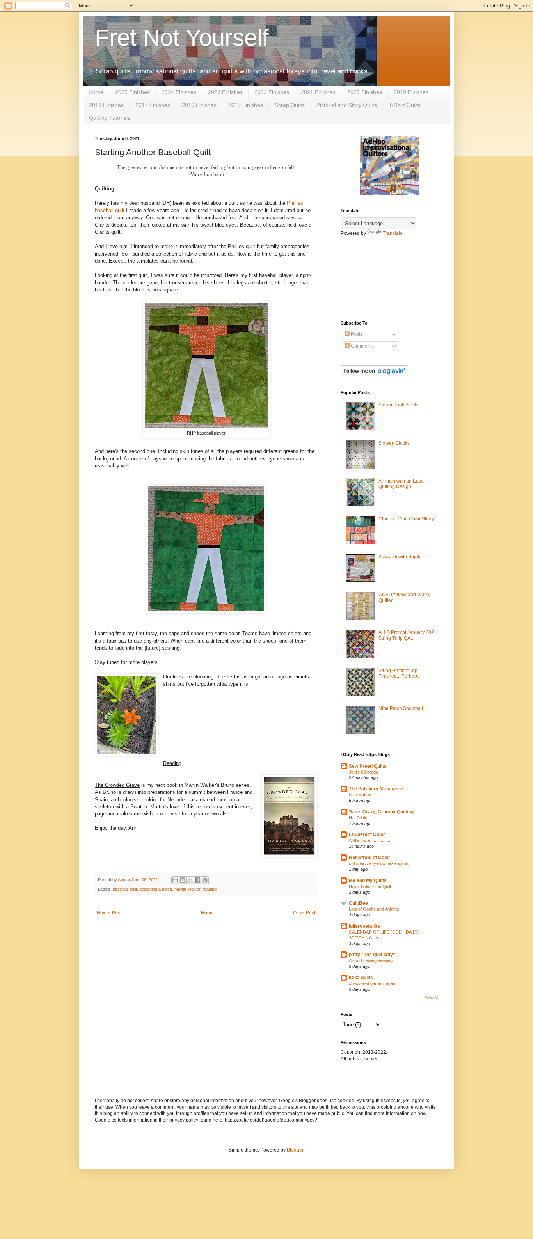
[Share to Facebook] (197, 880)
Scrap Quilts (290, 105)
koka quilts (361, 977)
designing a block (155, 889)
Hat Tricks (359, 817)
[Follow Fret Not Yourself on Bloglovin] (374, 375)
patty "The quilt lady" (372, 954)
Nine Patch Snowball (400, 708)
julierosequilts (364, 926)
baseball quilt (125, 889)
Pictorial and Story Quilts (346, 105)
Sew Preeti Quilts (368, 766)
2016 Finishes (199, 105)
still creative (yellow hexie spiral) (379, 863)
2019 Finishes (411, 92)
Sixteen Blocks (394, 443)
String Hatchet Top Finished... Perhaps (398, 673)
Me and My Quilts (368, 880)
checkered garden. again (372, 983)
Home (96, 92)
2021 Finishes (318, 92)
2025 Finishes (132, 92)
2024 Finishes (179, 92)
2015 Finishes (245, 105)
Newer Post (109, 913)
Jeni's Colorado (363, 772)
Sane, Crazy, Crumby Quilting (381, 812)
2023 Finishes (225, 92)
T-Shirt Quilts (405, 105)
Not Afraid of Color (369, 857)
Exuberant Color (367, 834)
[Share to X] (190, 880)
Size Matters (361, 794)
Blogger (295, 1150)
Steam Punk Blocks (398, 405)
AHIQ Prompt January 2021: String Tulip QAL (408, 635)
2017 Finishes (152, 105)
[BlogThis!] (183, 880)
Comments (362, 346)
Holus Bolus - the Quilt (370, 886)
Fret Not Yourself (182, 38)
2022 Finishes (271, 92)
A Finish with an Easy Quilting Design (400, 483)
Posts (356, 334)
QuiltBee (358, 903)
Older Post (304, 913)
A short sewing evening (371, 960)
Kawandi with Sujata (400, 556)
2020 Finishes (364, 92)
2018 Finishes (106, 105)
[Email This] (175, 880)
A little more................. (369, 840)
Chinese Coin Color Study (406, 519)
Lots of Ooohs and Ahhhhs (374, 909)
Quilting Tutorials (109, 118)
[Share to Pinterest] (205, 880)
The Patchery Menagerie (376, 789)
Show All (431, 998)
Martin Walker (187, 889)
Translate (393, 233)
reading (210, 889)
